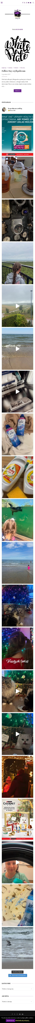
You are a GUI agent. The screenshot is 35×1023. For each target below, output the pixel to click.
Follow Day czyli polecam (13, 71)
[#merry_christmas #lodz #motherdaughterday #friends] (17, 777)
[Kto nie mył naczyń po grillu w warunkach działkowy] (17, 477)
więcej (17, 90)
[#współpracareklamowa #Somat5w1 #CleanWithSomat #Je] (17, 392)
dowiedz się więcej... (22, 1020)
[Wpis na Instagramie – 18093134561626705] (17, 306)
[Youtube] (28, 2)
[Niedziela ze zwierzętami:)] (17, 520)
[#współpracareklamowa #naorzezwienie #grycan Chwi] (17, 178)
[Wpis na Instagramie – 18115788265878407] (17, 349)
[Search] (33, 2)
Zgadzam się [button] (10, 1020)
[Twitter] (24, 2)
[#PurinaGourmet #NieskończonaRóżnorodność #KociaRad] (17, 820)
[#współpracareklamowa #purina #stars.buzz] (17, 135)
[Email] (30, 2)
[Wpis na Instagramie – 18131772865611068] (17, 263)
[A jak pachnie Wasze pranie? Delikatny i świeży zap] (17, 905)
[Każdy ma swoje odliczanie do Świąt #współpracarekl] (17, 734)
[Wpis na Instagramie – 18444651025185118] (17, 220)
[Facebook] (22, 2)
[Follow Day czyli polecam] (17, 49)
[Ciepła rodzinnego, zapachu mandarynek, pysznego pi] (17, 648)
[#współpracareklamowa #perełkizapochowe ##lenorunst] (17, 862)
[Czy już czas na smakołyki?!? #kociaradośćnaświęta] (17, 606)
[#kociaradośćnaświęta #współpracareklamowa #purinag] (17, 691)
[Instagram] (26, 2)
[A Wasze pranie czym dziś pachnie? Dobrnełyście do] (17, 434)
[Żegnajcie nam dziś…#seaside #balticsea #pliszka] (17, 948)
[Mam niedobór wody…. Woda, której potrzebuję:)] (17, 563)
